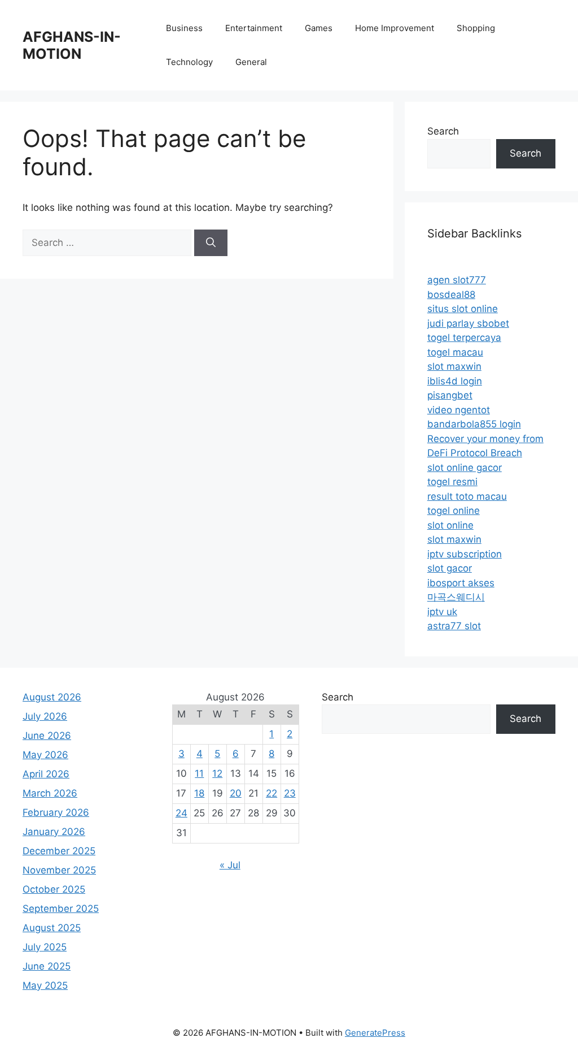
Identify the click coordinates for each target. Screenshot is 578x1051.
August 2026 (52, 697)
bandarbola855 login (474, 424)
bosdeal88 (451, 294)
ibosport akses (460, 583)
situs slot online (462, 308)
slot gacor (449, 568)
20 (236, 793)
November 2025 (59, 870)
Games (318, 28)
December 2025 (59, 851)
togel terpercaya (464, 337)
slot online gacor (464, 467)
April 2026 (46, 774)
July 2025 (45, 947)
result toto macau (467, 496)
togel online (453, 510)
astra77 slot (454, 626)
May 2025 (45, 985)
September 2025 (61, 908)
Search (443, 131)
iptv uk (442, 611)
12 (217, 773)
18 (199, 793)
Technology (189, 62)
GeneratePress (375, 1032)
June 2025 (47, 966)
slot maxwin (454, 366)
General (251, 62)
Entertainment (253, 28)
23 (290, 793)
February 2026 (56, 812)
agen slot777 (456, 280)
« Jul (230, 865)
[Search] (210, 243)
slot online (450, 525)
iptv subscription (464, 554)
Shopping (476, 28)
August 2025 (52, 927)
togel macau (455, 352)
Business (184, 28)
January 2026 (54, 831)
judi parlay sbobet (468, 323)
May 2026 (45, 754)
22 (271, 793)
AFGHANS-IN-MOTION (72, 45)
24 (181, 813)
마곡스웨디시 (456, 597)
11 (199, 773)
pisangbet (449, 395)
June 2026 (47, 735)
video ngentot (458, 410)
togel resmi (452, 481)
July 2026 (45, 716)
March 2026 (50, 793)
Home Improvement (394, 28)
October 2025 (54, 889)
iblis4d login (454, 381)
